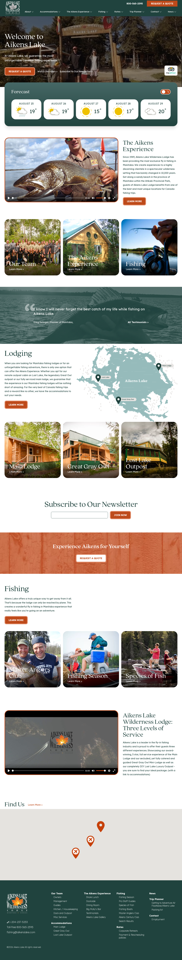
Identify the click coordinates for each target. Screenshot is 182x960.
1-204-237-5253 (18, 922)
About (28, 11)
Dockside (90, 901)
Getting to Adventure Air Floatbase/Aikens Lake (163, 904)
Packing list (157, 909)
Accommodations (49, 11)
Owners (57, 897)
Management (60, 901)
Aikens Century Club (129, 917)
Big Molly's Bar (93, 909)
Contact (155, 11)
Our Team (57, 893)
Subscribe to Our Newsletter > (76, 71)
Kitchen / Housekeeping (65, 909)
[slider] (48, 198)
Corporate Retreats (128, 930)
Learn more (16, 404)
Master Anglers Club (129, 913)
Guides (57, 905)
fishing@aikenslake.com (21, 932)
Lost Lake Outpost (62, 934)
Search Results (126, 921)
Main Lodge (59, 926)
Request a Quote (162, 3)
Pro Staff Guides (127, 901)
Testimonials (92, 913)
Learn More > (35, 804)
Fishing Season (126, 897)
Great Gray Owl (61, 930)
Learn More (134, 201)
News (171, 11)
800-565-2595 (135, 3)
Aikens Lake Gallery (96, 917)
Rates (117, 11)
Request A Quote (91, 558)
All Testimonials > (138, 322)
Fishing (102, 11)
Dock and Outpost (62, 913)
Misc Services (60, 917)
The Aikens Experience (78, 11)
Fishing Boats (126, 909)
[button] (76, 853)
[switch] (165, 91)
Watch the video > (47, 71)
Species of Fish (126, 905)
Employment (158, 919)
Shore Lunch (92, 897)
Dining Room (92, 905)
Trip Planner (136, 11)
